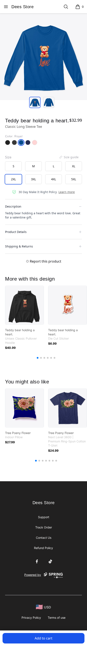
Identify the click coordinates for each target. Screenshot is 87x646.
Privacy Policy (31, 617)
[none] (69, 157)
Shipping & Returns (19, 246)
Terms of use (56, 617)
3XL (33, 179)
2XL (13, 179)
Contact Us (43, 537)
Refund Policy (43, 548)
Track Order (43, 527)
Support (43, 517)
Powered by (32, 575)
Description (13, 206)
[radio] (13, 166)
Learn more (66, 192)
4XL (53, 179)
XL (73, 166)
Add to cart (43, 638)
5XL (73, 179)
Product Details (16, 232)
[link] (24, 305)
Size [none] (8, 157)
